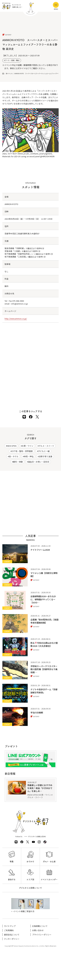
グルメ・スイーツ (46, 445)
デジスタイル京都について (30, 888)
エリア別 (30, 879)
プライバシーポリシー (41, 934)
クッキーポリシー (11, 938)
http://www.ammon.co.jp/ (16, 318)
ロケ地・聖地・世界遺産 (22, 451)
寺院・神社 (28, 456)
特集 (12, 861)
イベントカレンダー (49, 879)
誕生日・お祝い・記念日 (38, 461)
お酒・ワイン (27, 445)
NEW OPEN (11, 445)
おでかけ (30, 861)
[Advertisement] (30, 25)
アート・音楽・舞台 (12, 60)
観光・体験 (18, 461)
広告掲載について (40, 926)
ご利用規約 (9, 930)
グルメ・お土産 (49, 861)
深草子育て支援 (45, 456)
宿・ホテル (14, 456)
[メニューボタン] (56, 5)
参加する (12, 879)
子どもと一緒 (44, 451)
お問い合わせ (38, 930)
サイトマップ (10, 926)
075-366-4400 (18, 300)
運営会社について (11, 934)
